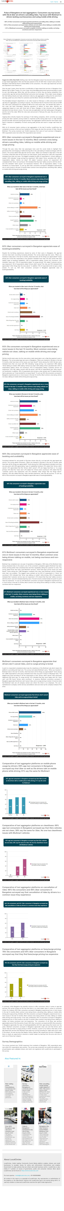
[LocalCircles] (7, 1)
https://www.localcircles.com (29, 1170)
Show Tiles (61, 2)
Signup (56, 1)
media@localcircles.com (22, 1175)
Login (51, 1)
